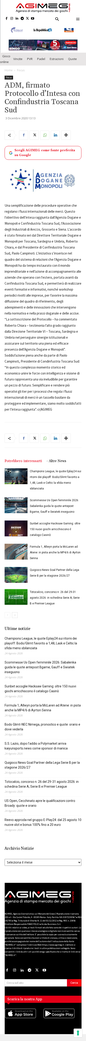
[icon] (24, 1022)
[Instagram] (12, 19)
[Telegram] (22, 19)
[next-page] (15, 619)
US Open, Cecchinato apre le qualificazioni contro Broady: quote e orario (40, 807)
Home (9, 74)
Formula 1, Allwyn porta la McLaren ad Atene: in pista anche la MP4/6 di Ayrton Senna (55, 556)
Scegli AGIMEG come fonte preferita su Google (44, 156)
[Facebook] (6, 19)
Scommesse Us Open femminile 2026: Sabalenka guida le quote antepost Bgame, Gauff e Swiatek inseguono (54, 510)
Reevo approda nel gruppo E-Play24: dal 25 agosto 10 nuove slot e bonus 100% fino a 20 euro (43, 826)
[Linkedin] (17, 19)
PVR (30, 63)
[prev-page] (7, 619)
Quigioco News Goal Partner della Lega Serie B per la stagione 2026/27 (42, 769)
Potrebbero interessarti (23, 465)
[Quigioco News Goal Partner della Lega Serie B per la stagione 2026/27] (16, 579)
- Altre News (56, 465)
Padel (41, 63)
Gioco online (5, 63)
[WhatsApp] (44, 139)
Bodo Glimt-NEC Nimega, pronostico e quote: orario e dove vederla (42, 731)
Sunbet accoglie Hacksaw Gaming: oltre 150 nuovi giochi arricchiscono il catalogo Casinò (55, 533)
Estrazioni (57, 63)
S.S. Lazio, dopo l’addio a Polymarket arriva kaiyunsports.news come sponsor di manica (36, 750)
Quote (72, 63)
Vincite (17, 63)
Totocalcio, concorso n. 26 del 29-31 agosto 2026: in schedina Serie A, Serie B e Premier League (55, 602)
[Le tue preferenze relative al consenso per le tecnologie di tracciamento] (78, 1033)
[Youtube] (33, 19)
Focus (21, 74)
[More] (66, 139)
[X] (27, 19)
